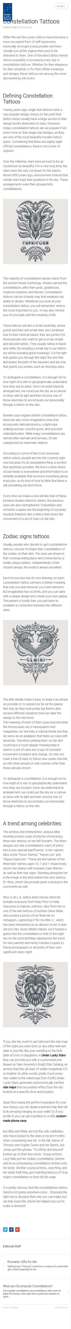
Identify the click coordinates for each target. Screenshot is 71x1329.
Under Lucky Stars (11, 1308)
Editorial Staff (10, 27)
